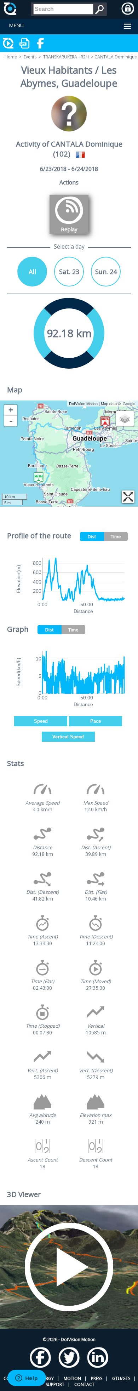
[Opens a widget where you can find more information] (26, 1378)
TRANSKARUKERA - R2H (66, 57)
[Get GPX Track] (24, 43)
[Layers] (125, 418)
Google (129, 403)
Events (30, 57)
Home (11, 57)
